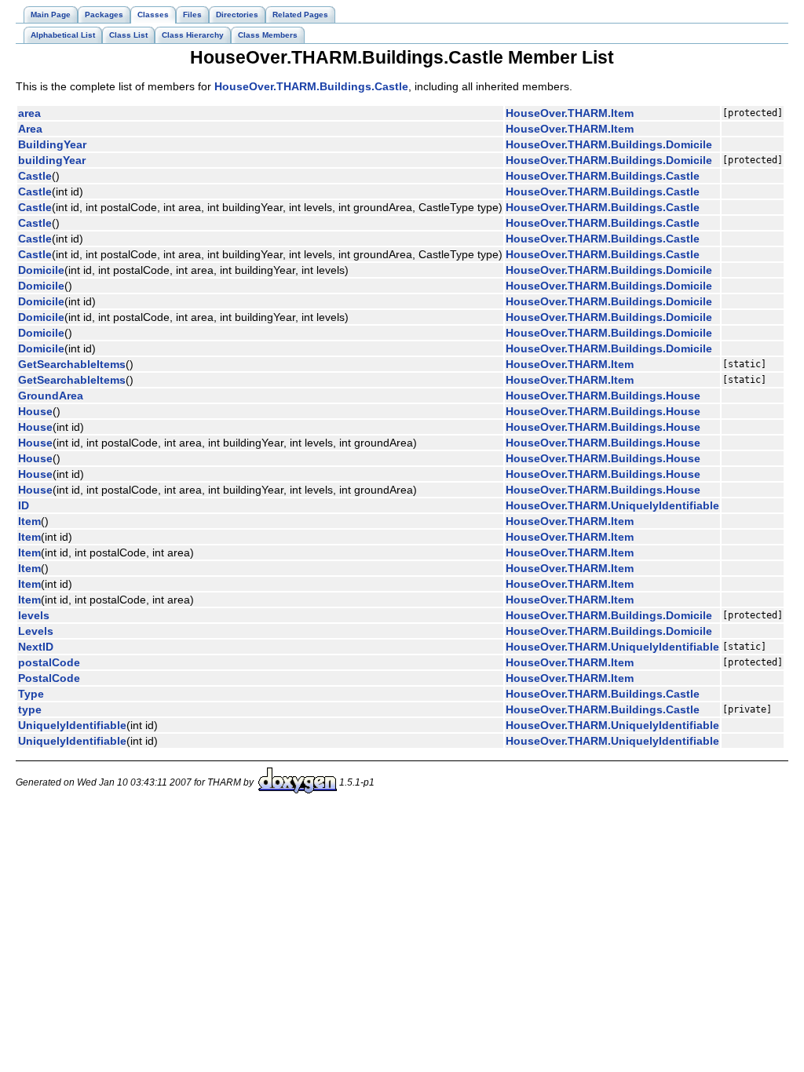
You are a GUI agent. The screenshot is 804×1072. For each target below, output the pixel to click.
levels (33, 615)
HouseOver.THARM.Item (570, 113)
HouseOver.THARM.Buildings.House (603, 395)
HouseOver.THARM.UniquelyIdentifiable (612, 505)
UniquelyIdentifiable (72, 725)
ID (23, 505)
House (35, 411)
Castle (35, 176)
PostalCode (49, 678)
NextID (35, 646)
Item (29, 521)
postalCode (49, 662)
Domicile (41, 270)
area (29, 113)
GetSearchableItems (72, 364)
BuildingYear (52, 144)
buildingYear (52, 160)
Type (31, 693)
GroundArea (50, 395)
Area (30, 128)
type (30, 709)
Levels (35, 631)
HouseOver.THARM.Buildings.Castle (311, 86)
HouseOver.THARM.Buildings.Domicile (609, 144)
